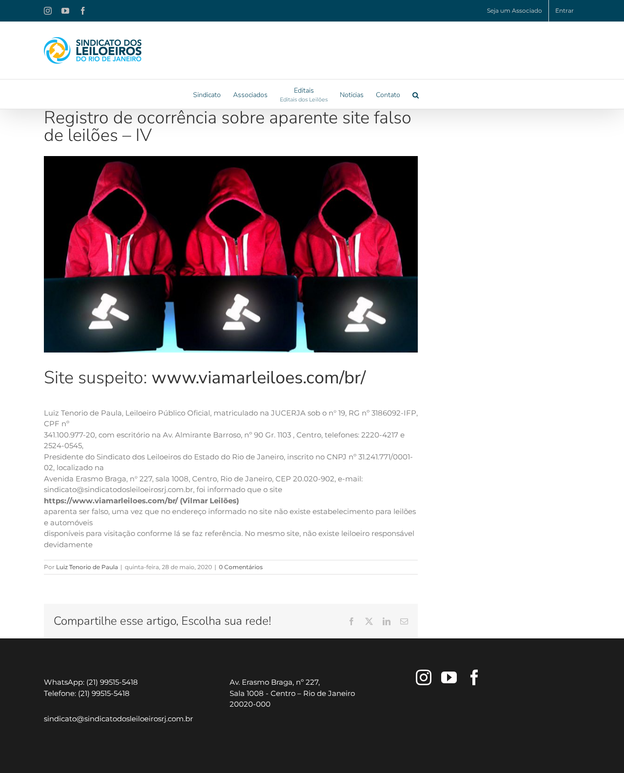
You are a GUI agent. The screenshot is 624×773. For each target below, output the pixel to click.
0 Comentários (241, 567)
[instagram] (423, 677)
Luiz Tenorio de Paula (87, 567)
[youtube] (449, 677)
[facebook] (474, 677)
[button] (415, 94)
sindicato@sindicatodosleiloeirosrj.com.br (118, 718)
